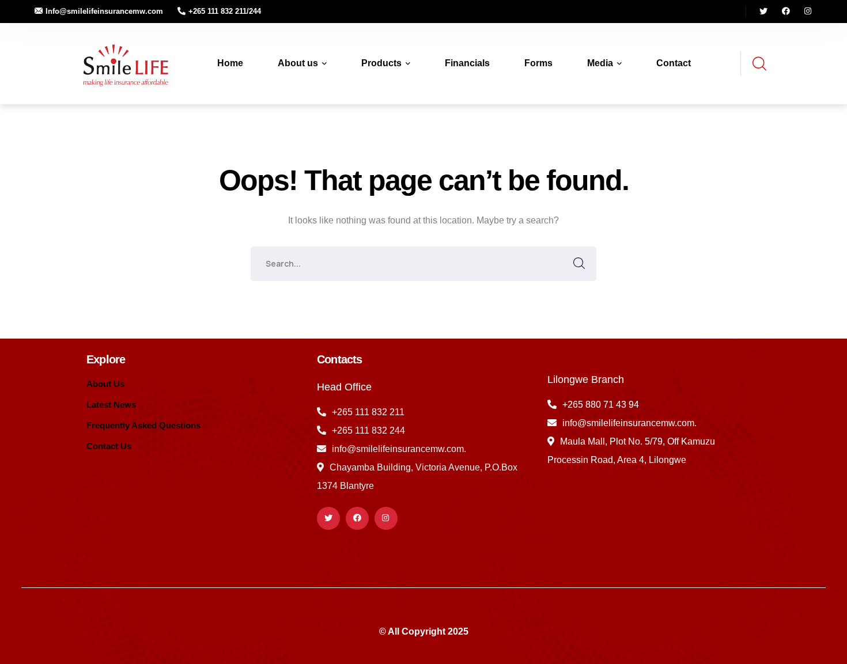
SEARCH (579, 264)
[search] (759, 64)
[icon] (763, 11)
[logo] (124, 63)
